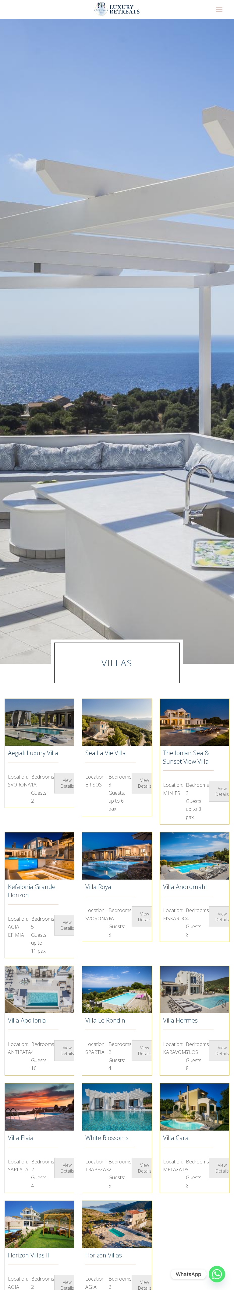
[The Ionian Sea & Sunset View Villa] (194, 722)
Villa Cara (176, 1138)
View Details (67, 783)
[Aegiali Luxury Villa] (39, 722)
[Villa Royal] (117, 856)
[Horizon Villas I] (117, 1224)
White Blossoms (107, 1138)
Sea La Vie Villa (105, 753)
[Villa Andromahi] (194, 856)
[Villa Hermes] (194, 990)
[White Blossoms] (117, 1107)
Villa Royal (99, 887)
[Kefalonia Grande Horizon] (39, 856)
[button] (219, 9)
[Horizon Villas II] (39, 1224)
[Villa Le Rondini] (117, 990)
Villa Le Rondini (105, 1020)
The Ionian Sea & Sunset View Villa (186, 757)
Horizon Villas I (105, 1255)
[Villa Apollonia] (39, 990)
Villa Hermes (180, 1020)
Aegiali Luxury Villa (33, 753)
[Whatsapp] (217, 1274)
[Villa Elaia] (39, 1107)
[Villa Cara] (194, 1107)
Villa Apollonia (27, 1020)
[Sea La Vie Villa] (117, 722)
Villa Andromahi (185, 887)
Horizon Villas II (28, 1255)
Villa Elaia (21, 1138)
